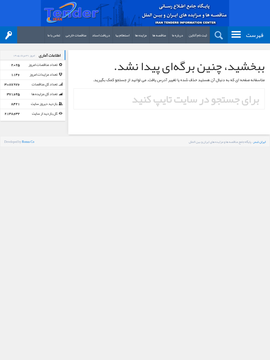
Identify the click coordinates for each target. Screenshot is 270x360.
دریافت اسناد (101, 35)
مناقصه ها (159, 35)
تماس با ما (53, 35)
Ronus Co (28, 142)
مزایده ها (141, 35)
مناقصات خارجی (76, 35)
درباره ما (177, 35)
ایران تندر (259, 142)
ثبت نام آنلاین (198, 35)
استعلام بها (122, 35)
